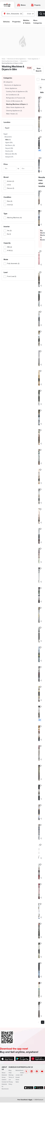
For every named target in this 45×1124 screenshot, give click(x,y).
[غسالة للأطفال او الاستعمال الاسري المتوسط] (40, 615)
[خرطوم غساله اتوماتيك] (40, 891)
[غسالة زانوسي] (40, 694)
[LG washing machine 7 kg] (40, 477)
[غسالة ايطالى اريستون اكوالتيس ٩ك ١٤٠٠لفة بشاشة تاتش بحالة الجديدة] (40, 104)
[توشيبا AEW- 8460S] (40, 398)
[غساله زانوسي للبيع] (40, 852)
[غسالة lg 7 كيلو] (40, 950)
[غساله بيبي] (40, 358)
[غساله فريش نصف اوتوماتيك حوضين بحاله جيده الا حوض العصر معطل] (40, 536)
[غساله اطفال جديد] (40, 990)
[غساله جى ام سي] (40, 792)
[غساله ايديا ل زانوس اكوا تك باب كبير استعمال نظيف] (40, 319)
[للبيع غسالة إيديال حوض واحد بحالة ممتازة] (40, 911)
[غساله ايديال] (40, 496)
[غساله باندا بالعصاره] (40, 258)
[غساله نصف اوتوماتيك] (40, 575)
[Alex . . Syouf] (40, 753)
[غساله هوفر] (40, 931)
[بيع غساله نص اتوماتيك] (40, 198)
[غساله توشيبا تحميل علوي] (40, 299)
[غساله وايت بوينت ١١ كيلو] (40, 634)
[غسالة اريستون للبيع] (40, 832)
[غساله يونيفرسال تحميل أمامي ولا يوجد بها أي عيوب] (40, 338)
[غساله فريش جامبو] (40, 1010)
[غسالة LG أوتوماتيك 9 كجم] (40, 144)
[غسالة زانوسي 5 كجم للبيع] (40, 812)
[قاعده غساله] (40, 516)
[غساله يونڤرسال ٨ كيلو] (40, 457)
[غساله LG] (40, 674)
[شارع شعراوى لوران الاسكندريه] (40, 970)
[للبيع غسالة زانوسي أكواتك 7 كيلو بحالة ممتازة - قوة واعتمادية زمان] (40, 654)
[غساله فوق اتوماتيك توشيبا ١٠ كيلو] (40, 595)
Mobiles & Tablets (26, 21)
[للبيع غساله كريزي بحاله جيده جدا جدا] (40, 871)
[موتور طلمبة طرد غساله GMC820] (40, 733)
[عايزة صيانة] (40, 437)
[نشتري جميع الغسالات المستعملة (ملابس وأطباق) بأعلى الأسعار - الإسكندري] (40, 279)
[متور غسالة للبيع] (40, 773)
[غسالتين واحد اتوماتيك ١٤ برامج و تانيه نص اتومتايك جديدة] (40, 124)
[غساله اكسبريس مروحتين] (40, 555)
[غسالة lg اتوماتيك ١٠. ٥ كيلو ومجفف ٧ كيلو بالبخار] (40, 218)
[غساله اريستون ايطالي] (40, 713)
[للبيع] (40, 378)
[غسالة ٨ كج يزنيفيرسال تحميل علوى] (40, 417)
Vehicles (6, 21)
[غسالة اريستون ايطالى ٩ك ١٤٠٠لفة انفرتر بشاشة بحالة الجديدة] (40, 165)
